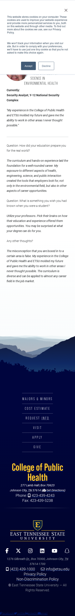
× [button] (66, 9)
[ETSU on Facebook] (5, 552)
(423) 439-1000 (22, 568)
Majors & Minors (37, 399)
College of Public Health (37, 472)
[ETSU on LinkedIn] (40, 552)
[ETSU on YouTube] (52, 552)
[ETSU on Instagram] (29, 552)
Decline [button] (46, 66)
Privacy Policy (35, 573)
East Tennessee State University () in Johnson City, (37, 530)
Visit (37, 428)
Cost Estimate (37, 408)
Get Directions (55, 490)
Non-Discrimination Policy (37, 578)
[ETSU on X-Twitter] (17, 552)
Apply (37, 437)
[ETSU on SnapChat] (65, 552)
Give (37, 447)
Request (37, 418)
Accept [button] (28, 66)
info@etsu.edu (57, 568)
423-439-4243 (43, 495)
